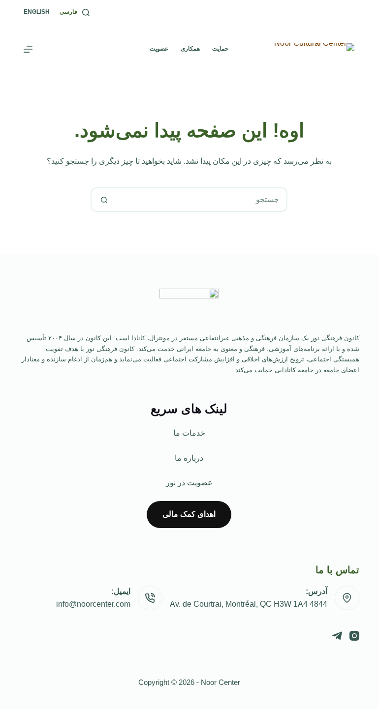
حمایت (220, 48)
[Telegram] (337, 636)
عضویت (159, 48)
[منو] (28, 49)
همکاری (190, 48)
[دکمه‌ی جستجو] (104, 199)
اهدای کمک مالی (189, 514)
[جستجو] (86, 12)
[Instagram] (354, 636)
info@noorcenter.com (93, 604)
